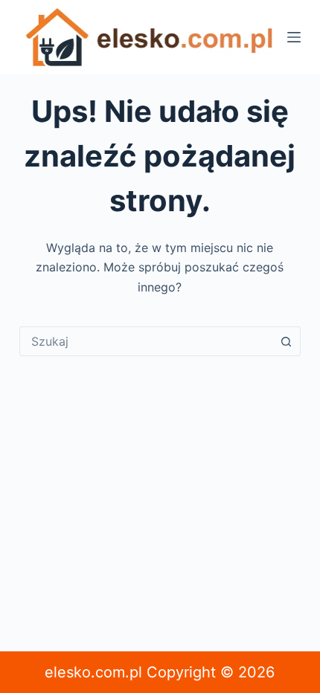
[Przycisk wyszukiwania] (286, 341)
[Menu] (294, 37)
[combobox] (146, 341)
